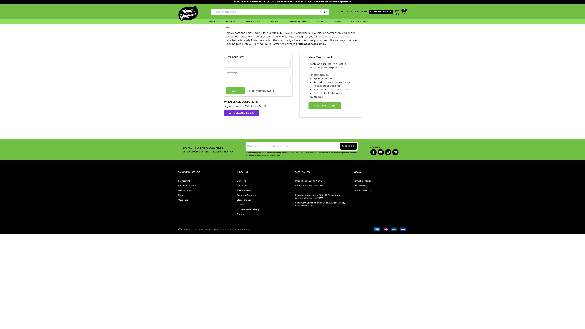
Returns (182, 195)
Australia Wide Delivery (248, 209)
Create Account (324, 105)
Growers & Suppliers (246, 195)
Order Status (359, 21)
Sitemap (241, 214)
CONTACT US (302, 171)
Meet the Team (244, 190)
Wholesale (253, 21)
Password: (232, 73)
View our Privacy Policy (271, 155)
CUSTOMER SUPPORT (190, 171)
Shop (212, 21)
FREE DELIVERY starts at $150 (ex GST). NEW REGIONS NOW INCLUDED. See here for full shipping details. (292, 1)
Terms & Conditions (363, 181)
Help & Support (185, 190)
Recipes (230, 21)
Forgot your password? (261, 91)
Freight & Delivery (187, 186)
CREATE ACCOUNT (357, 12)
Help (338, 21)
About (274, 21)
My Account (184, 181)
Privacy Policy (360, 186)
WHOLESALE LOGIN (241, 113)
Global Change (244, 200)
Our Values (242, 186)
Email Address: (235, 57)
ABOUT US (242, 171)
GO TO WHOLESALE (380, 12)
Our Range (242, 181)
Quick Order (184, 200)
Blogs (320, 21)
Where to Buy (298, 21)
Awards (240, 205)
